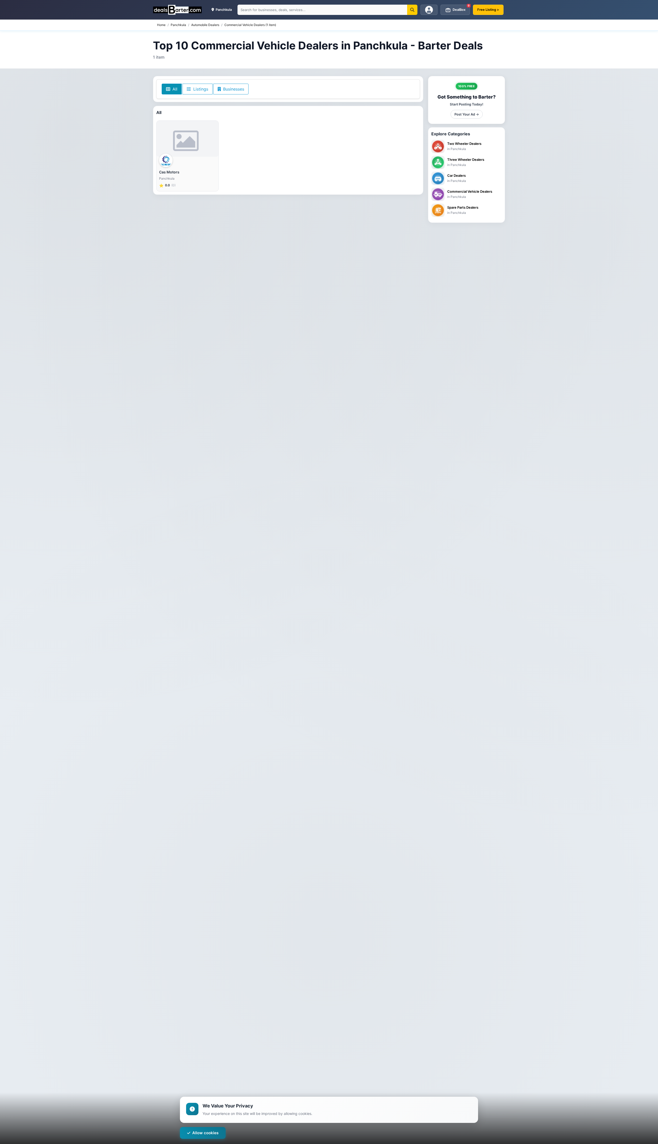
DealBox (461, 8)
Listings (200, 89)
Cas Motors (169, 172)
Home (161, 25)
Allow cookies (205, 1132)
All (174, 89)
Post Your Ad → (466, 114)
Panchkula (178, 25)
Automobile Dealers (205, 25)
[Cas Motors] (187, 139)
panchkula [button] (223, 10)
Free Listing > (488, 10)
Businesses (233, 89)
